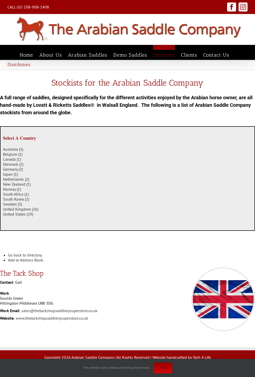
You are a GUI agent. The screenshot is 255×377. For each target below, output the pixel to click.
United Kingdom (20, 209)
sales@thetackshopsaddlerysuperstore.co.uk (59, 310)
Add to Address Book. (26, 259)
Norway (12, 189)
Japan (10, 174)
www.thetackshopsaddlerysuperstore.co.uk (52, 318)
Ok (163, 368)
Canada (12, 159)
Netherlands (16, 179)
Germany (13, 169)
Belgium (12, 154)
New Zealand (17, 184)
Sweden (12, 204)
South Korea (16, 199)
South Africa (16, 194)
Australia (13, 149)
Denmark (13, 164)
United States (18, 214)
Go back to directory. (25, 254)
